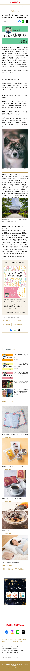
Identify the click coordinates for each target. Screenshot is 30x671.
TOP (3, 6)
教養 (3, 641)
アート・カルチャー (18, 320)
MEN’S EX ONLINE (5, 650)
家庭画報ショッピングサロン (7, 646)
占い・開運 (12, 641)
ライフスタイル (15, 6)
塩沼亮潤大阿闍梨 (18, 324)
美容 (20, 639)
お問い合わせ (4, 657)
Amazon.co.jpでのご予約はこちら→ (15, 312)
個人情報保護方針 (5, 655)
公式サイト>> (14, 221)
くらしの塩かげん (7, 324)
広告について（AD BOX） (13, 657)
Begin (12, 650)
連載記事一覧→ (23, 66)
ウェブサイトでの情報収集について (17, 655)
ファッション (10, 639)
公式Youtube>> (15, 197)
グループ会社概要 (5, 652)
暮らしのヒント (6, 320)
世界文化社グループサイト (19, 650)
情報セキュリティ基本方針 (15, 652)
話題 (17, 641)
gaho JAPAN (4, 648)
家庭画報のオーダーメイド (13, 648)
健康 (24, 639)
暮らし (8, 6)
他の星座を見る (15, 603)
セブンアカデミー (18, 646)
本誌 (21, 641)
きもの (6, 641)
